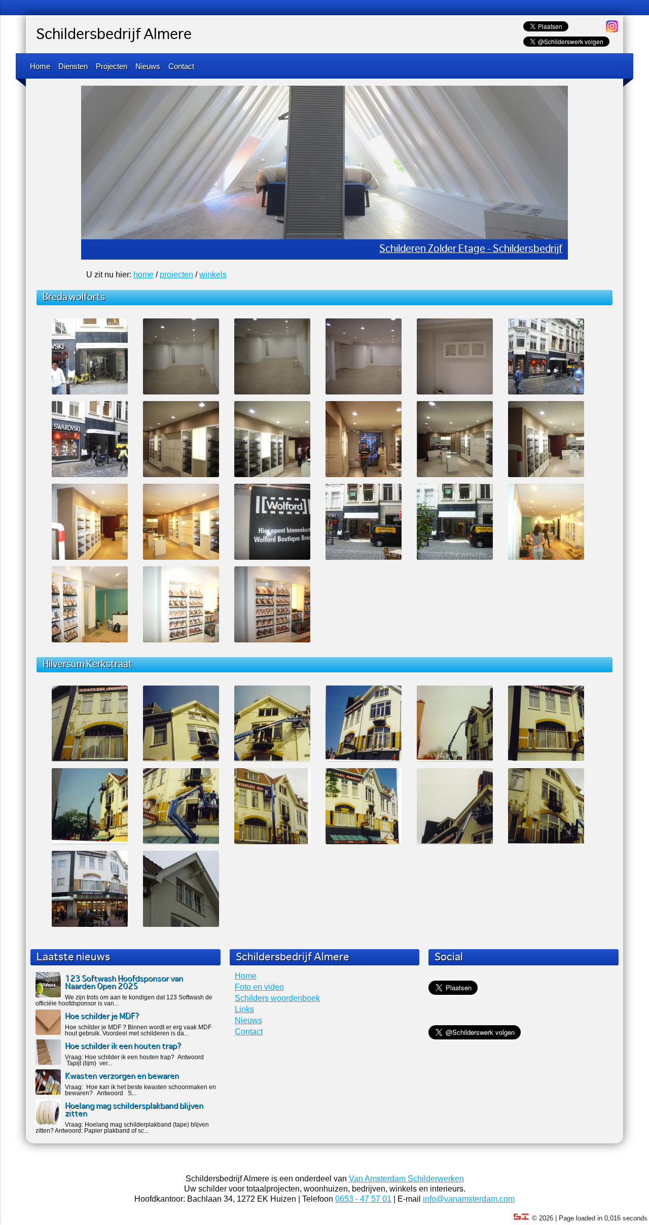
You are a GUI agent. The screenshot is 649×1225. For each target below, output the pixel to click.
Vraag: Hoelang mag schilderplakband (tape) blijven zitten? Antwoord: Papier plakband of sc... (122, 1127)
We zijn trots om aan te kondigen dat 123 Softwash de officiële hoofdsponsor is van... (123, 1000)
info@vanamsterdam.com (469, 1199)
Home (40, 66)
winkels (213, 274)
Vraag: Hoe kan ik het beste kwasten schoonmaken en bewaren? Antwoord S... (140, 1090)
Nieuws (147, 66)
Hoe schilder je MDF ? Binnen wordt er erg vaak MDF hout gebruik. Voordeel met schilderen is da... (138, 1030)
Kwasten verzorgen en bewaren (122, 1076)
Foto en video (259, 987)
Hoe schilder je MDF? (102, 1016)
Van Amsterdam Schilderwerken (406, 1178)
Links (244, 1009)
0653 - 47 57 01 (363, 1199)
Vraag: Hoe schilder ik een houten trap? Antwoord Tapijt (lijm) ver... (134, 1060)
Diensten (73, 66)
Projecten (111, 66)
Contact (181, 66)
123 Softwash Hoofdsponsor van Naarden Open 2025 (124, 982)
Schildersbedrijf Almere (114, 35)
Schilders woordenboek (277, 998)
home (143, 274)
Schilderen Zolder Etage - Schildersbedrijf (470, 249)
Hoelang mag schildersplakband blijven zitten (134, 1110)
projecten (176, 274)
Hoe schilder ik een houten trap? (123, 1046)
